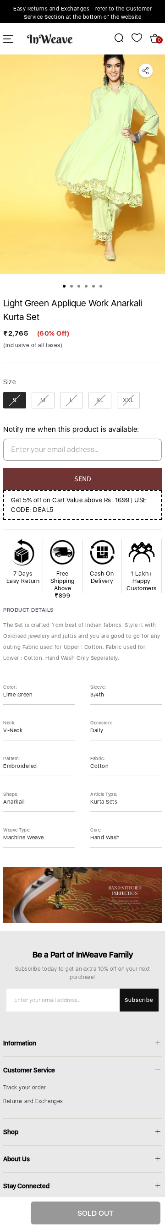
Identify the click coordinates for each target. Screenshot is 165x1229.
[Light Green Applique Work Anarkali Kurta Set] (82, 164)
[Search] (113, 37)
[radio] (14, 400)
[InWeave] (50, 38)
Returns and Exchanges (33, 1101)
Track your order (24, 1087)
